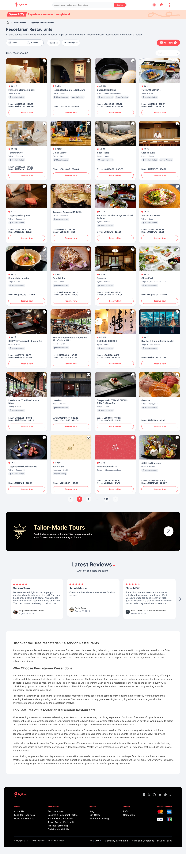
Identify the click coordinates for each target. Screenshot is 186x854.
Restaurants (20, 22)
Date (15, 43)
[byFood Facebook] (144, 795)
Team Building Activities (60, 818)
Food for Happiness (24, 815)
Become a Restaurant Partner (63, 815)
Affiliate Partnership (58, 825)
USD (97, 840)
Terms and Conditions (142, 840)
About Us (19, 811)
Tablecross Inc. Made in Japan (50, 840)
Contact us (129, 815)
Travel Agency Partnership (61, 822)
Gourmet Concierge (99, 818)
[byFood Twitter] (149, 794)
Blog (91, 811)
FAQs (125, 811)
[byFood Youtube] (159, 795)
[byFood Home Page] (21, 6)
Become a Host (56, 811)
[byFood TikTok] (170, 794)
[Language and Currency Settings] (154, 5)
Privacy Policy (164, 840)
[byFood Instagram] (154, 795)
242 (106, 499)
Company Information (116, 840)
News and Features (24, 818)
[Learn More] (168, 531)
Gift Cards (94, 815)
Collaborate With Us (58, 829)
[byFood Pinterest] (165, 795)
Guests (34, 43)
